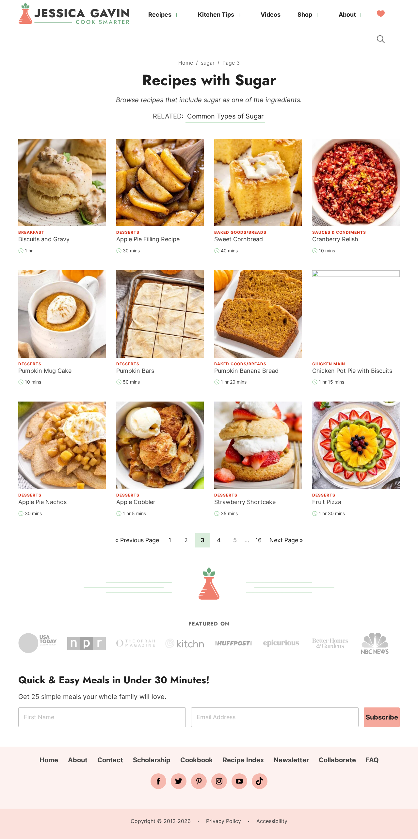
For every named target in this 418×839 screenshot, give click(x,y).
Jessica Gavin (73, 13)
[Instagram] (219, 781)
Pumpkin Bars (135, 370)
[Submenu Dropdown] (176, 15)
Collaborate (337, 760)
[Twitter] (178, 781)
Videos (271, 14)
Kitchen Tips (216, 14)
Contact (110, 760)
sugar (208, 62)
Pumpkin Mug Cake (45, 370)
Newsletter (291, 760)
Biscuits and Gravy (44, 239)
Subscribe (382, 717)
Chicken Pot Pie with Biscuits (352, 370)
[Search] (381, 39)
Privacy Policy (223, 821)
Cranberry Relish (335, 239)
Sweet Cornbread (238, 239)
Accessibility (271, 821)
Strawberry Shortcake (245, 502)
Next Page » (286, 541)
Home (185, 62)
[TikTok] (259, 781)
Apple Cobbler (135, 502)
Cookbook (196, 760)
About (347, 14)
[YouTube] (239, 781)
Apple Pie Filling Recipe (148, 239)
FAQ (372, 760)
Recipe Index (243, 760)
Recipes (159, 14)
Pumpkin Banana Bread (246, 370)
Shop (304, 14)
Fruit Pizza (326, 502)
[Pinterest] (199, 781)
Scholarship (151, 760)
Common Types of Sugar (225, 116)
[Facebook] (158, 781)
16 (260, 540)
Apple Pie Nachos (42, 502)
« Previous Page (137, 541)
